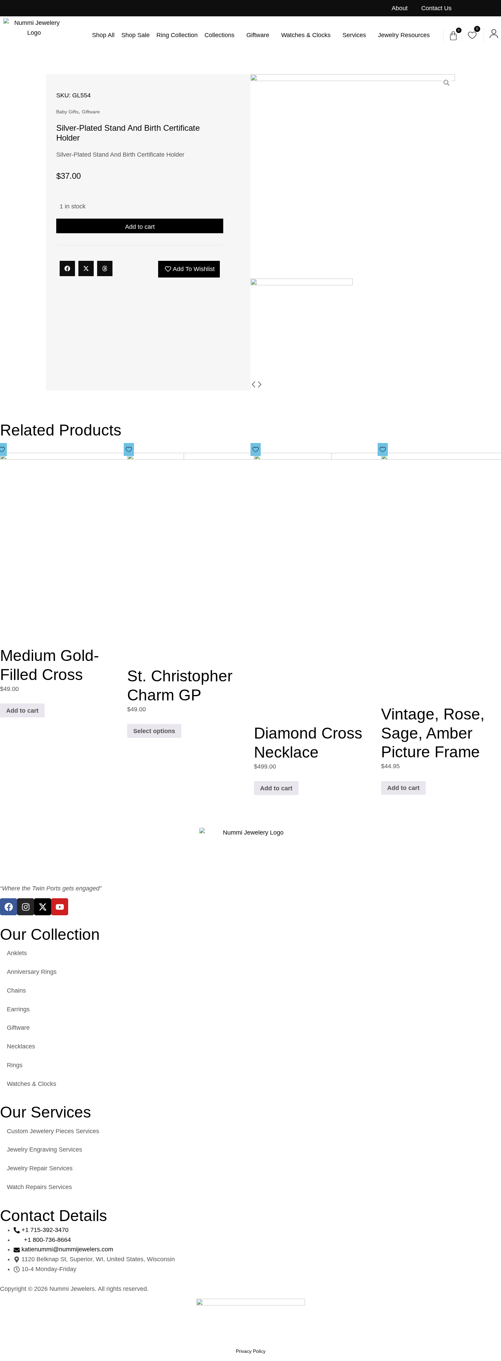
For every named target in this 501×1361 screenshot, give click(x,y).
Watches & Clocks (31, 1083)
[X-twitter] (42, 906)
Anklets (17, 953)
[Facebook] (8, 906)
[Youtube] (59, 906)
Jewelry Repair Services (40, 1168)
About (400, 8)
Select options (154, 731)
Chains (16, 990)
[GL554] (352, 176)
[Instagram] (25, 906)
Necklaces (21, 1046)
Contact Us (436, 8)
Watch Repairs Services (39, 1187)
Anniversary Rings (32, 971)
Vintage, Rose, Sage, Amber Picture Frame (433, 732)
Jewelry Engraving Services (44, 1149)
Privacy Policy (250, 1351)
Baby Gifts (67, 111)
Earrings (18, 1009)
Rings (14, 1065)
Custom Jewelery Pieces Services (53, 1131)
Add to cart (140, 226)
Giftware (91, 111)
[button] (67, 268)
